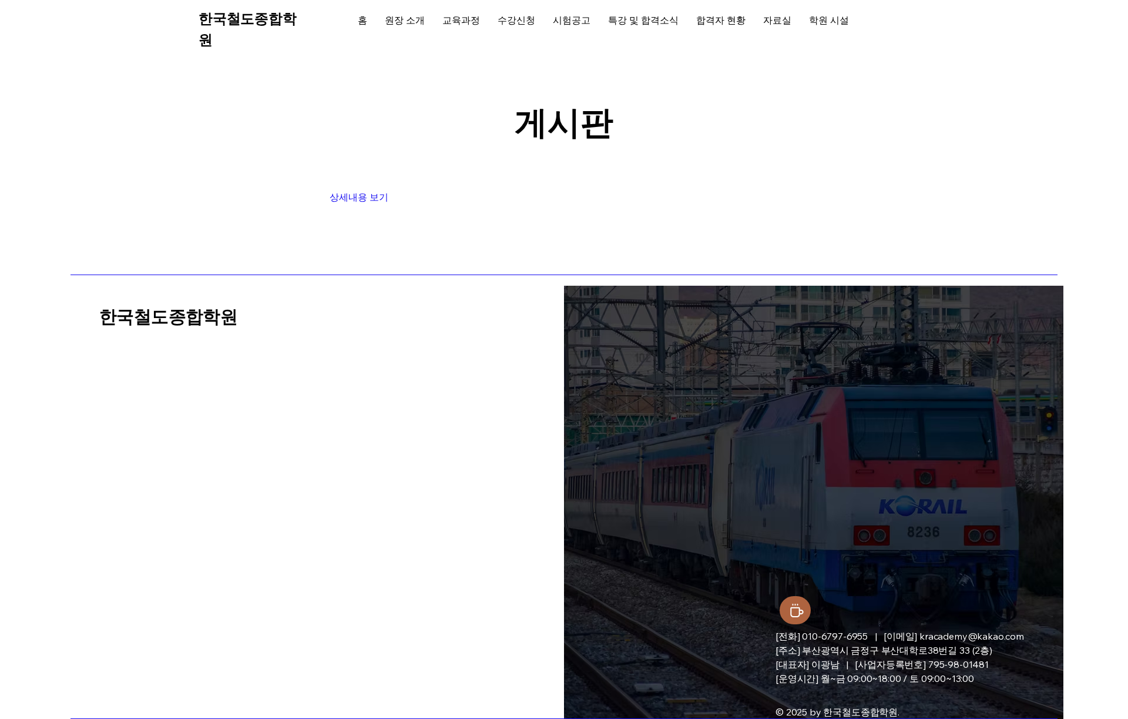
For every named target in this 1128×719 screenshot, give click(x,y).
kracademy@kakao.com (971, 636)
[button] (362, 197)
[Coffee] (795, 610)
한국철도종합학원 (168, 316)
